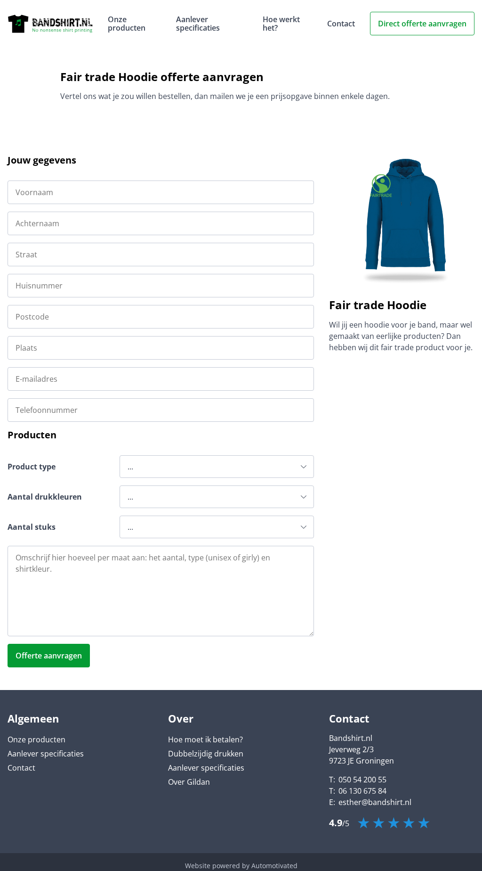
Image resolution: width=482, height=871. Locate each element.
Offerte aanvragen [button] (49, 655)
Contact (341, 23)
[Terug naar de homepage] (50, 24)
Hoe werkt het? (281, 23)
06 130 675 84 (362, 791)
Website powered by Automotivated (241, 865)
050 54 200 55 (362, 779)
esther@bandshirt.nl (374, 802)
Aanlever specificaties (198, 23)
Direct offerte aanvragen (422, 23)
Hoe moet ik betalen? (205, 739)
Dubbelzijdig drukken (205, 753)
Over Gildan (189, 782)
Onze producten (126, 23)
